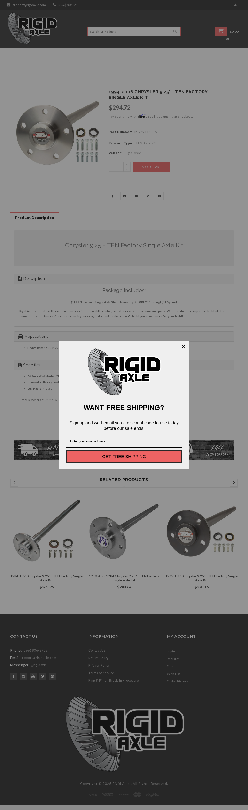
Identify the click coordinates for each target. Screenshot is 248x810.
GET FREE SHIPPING (124, 456)
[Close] (183, 346)
